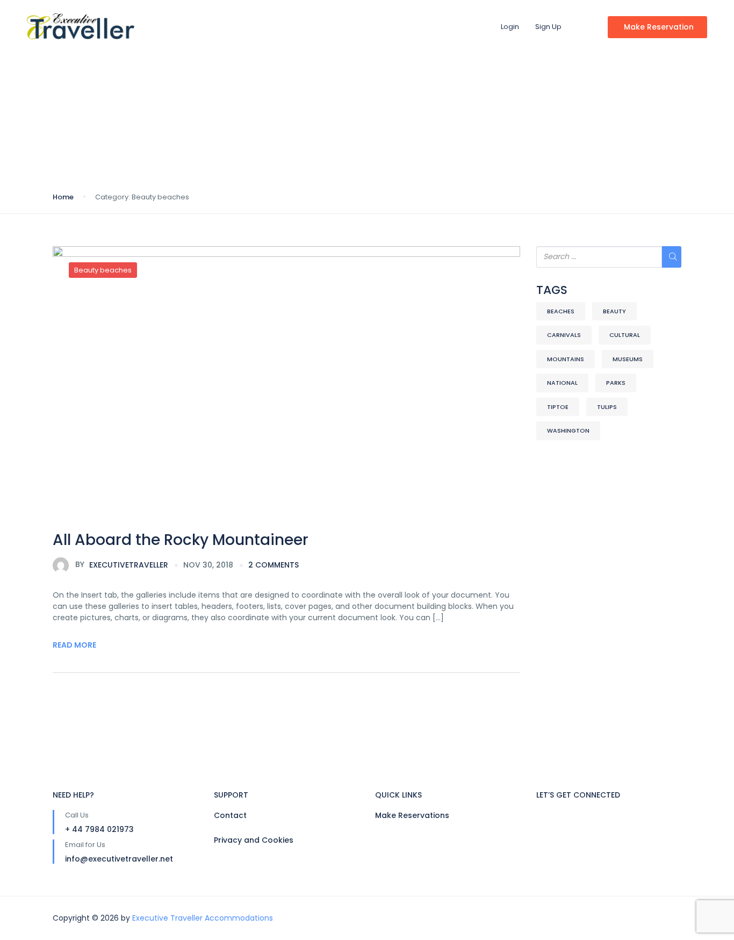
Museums (628, 359)
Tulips (607, 407)
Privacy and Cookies (253, 840)
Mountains (565, 359)
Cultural (624, 335)
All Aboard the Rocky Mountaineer (180, 539)
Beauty (614, 311)
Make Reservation (659, 26)
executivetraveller (121, 564)
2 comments (273, 564)
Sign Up (548, 26)
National (562, 382)
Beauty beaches (103, 270)
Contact (230, 815)
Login (510, 26)
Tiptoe (558, 407)
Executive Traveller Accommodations (202, 918)
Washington (568, 430)
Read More (74, 645)
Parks (615, 382)
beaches (560, 311)
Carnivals (564, 335)
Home (63, 197)
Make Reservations (412, 815)
